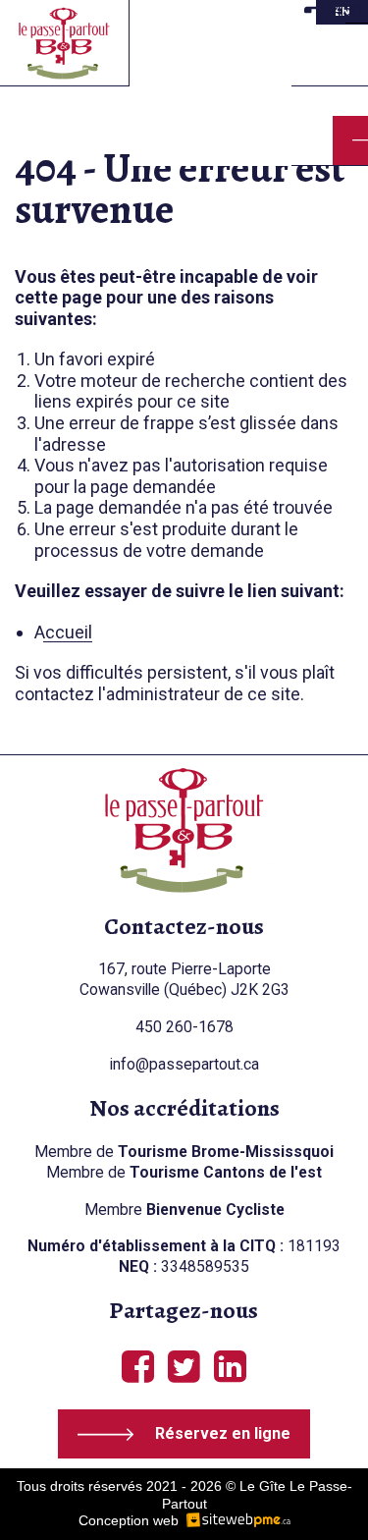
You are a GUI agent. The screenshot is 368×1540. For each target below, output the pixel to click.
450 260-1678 (184, 1027)
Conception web (129, 1520)
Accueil (63, 632)
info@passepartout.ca (184, 1064)
